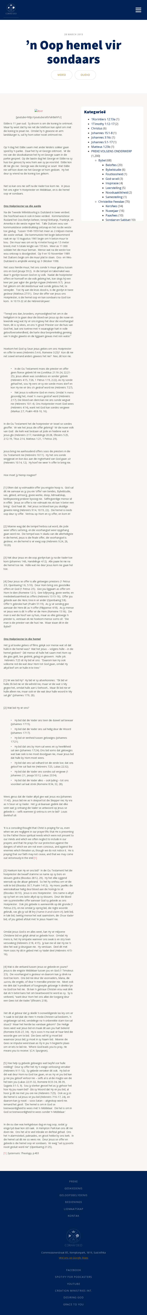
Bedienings (73, 1202)
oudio (85, 75)
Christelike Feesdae (111, 202)
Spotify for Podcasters (73, 1277)
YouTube (73, 1284)
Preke (73, 1181)
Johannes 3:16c (101, 137)
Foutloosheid (114, 174)
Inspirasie (112, 183)
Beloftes (111, 165)
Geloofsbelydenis (73, 1195)
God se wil (112, 179)
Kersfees (111, 206)
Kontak (73, 1215)
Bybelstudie (113, 170)
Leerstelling (113, 188)
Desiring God (73, 1297)
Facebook (73, 1270)
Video (62, 75)
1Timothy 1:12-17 (102, 124)
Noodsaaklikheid (117, 192)
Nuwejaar (112, 211)
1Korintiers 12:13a (103, 119)
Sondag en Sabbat (118, 220)
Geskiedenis (73, 1188)
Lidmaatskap (73, 1209)
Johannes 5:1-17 (102, 142)
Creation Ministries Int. (73, 1290)
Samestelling (114, 197)
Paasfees (112, 215)
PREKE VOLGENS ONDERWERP (111, 151)
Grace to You (73, 1304)
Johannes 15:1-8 (102, 133)
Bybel (102, 160)
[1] (35, 858)
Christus (96, 128)
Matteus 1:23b (100, 147)
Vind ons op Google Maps (73, 1257)
